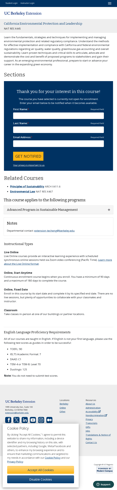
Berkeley (64, 403)
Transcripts (91, 423)
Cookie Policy (52, 457)
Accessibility (92, 411)
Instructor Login (27, 3)
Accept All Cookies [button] (41, 470)
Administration (93, 407)
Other (63, 411)
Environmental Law (22, 191)
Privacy (89, 419)
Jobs (88, 430)
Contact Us (91, 442)
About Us (90, 403)
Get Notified (28, 156)
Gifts (88, 427)
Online (63, 407)
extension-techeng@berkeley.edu (54, 230)
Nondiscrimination (95, 415)
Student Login (11, 3)
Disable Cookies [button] (40, 479)
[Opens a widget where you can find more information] (103, 484)
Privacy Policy (15, 461)
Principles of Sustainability (27, 186)
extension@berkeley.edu (17, 412)
